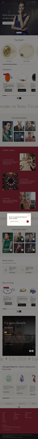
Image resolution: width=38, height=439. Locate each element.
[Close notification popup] (29, 215)
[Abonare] (28, 221)
